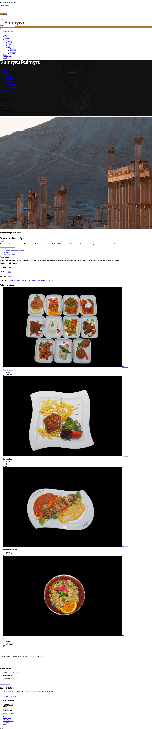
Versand (5, 719)
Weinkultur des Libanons (9, 691)
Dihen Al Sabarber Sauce (23, 280)
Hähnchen (33, 280)
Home (4, 67)
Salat (45, 280)
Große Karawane (8, 370)
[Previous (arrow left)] (0, 728)
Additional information (9, 254)
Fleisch (8, 250)
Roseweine (13, 52)
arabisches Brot (12, 280)
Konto (4, 716)
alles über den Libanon (9, 696)
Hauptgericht (14, 250)
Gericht (22, 250)
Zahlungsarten (7, 718)
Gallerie (5, 37)
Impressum (6, 722)
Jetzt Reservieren (5, 684)
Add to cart (3, 248)
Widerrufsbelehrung (8, 721)
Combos (8, 44)
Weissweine (13, 50)
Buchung (5, 90)
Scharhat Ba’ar (8, 459)
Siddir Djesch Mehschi (10, 549)
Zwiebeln (50, 280)
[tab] (77, 252)
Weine (8, 47)
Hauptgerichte (10, 43)
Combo (10, 267)
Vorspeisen (9, 41)
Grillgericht (10, 276)
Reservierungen (7, 56)
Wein (7, 82)
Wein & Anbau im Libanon (46, 691)
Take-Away (6, 40)
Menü (4, 35)
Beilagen (8, 46)
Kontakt (5, 58)
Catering (5, 55)
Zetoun (5, 639)
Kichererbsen (40, 280)
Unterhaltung (6, 38)
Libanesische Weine (21, 691)
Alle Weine (13, 49)
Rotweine (12, 53)
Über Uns (5, 34)
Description (6, 252)
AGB (4, 724)
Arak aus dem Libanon (33, 691)
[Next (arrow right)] (2, 728)
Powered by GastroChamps (7, 713)
